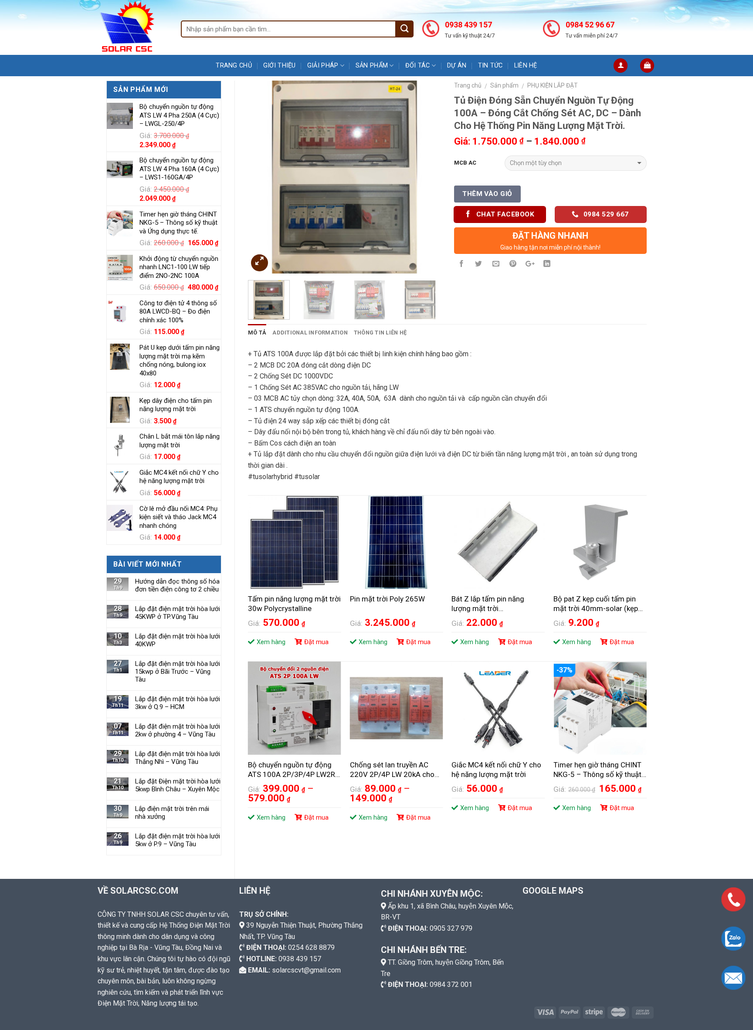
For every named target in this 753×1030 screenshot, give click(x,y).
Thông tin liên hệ (380, 332)
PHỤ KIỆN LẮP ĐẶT (552, 85)
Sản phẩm (372, 65)
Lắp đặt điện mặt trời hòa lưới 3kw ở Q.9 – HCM (177, 703)
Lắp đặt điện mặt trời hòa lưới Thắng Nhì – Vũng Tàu (177, 758)
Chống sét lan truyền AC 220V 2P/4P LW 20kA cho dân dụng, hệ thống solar (392, 770)
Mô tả (257, 332)
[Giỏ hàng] (647, 65)
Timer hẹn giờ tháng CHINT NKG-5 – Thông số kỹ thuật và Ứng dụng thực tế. (597, 770)
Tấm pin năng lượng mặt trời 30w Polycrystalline (294, 603)
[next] (426, 177)
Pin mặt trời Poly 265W (387, 598)
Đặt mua (316, 642)
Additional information (310, 332)
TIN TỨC (490, 65)
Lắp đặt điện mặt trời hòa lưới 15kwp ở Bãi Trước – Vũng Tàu (177, 671)
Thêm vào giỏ (487, 194)
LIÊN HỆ (525, 65)
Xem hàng (271, 642)
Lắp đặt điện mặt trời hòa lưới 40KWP (177, 640)
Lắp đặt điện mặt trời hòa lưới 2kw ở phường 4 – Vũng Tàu (177, 730)
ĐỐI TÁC (417, 65)
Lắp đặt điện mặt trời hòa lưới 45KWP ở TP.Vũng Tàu (177, 613)
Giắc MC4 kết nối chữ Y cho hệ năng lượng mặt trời (496, 769)
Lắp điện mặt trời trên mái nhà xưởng (172, 813)
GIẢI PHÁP (323, 65)
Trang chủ (468, 85)
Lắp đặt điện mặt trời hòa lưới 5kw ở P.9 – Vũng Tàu (177, 840)
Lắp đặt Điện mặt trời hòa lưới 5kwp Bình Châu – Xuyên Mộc (177, 785)
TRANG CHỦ (234, 65)
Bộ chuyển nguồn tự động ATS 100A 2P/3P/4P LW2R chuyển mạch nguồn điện (291, 770)
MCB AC (465, 162)
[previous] (263, 177)
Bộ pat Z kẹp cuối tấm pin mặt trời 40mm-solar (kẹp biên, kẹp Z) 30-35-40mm (595, 604)
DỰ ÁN (456, 65)
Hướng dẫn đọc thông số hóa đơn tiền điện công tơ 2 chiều (177, 585)
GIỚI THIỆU (279, 65)
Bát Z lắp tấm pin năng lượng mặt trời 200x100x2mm (487, 604)
